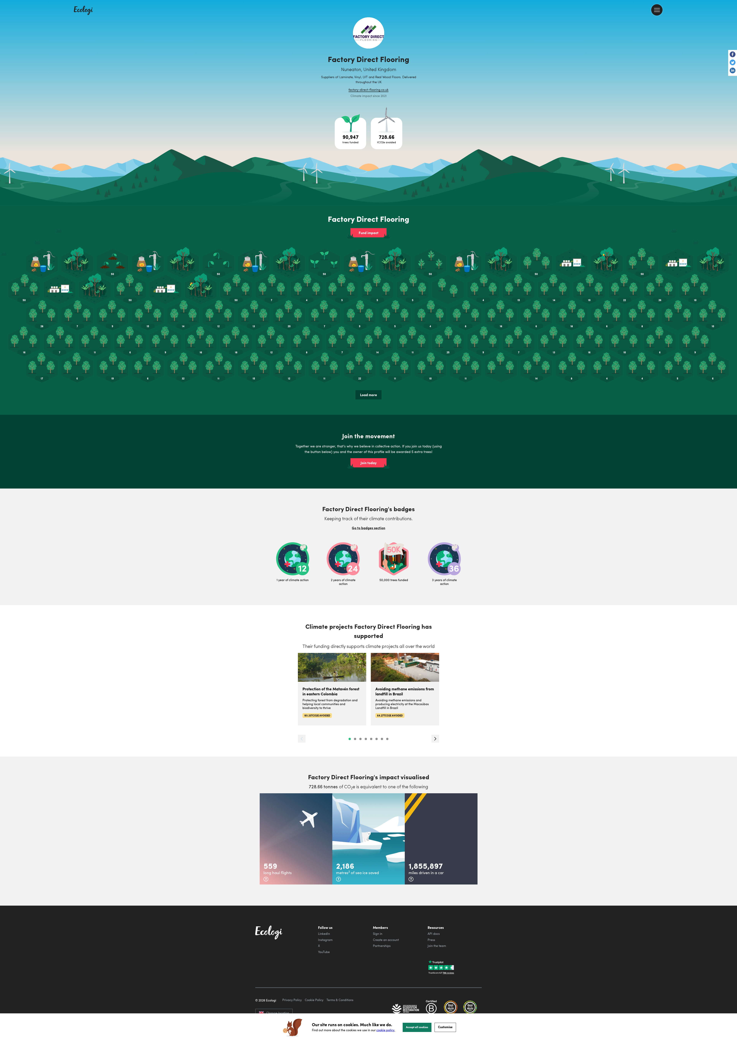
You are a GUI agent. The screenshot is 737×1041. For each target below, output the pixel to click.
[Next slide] (435, 739)
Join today (369, 462)
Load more (368, 394)
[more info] (266, 879)
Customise (445, 1027)
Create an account (386, 940)
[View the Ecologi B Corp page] (431, 1009)
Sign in (377, 934)
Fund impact (368, 232)
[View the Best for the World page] (450, 1009)
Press (431, 940)
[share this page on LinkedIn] (732, 71)
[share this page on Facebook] (732, 54)
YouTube (324, 952)
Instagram (325, 940)
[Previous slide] (302, 739)
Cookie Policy (314, 1000)
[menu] (657, 10)
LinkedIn (324, 934)
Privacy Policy (292, 1000)
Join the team (437, 946)
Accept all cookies (417, 1027)
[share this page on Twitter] (732, 63)
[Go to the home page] (83, 11)
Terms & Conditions (339, 1000)
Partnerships (382, 946)
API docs (434, 934)
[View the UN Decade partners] (406, 1009)
